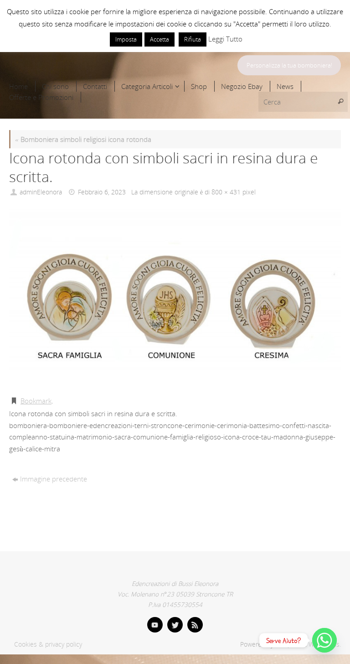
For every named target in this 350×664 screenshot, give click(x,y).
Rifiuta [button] (192, 39)
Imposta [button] (126, 39)
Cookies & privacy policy (48, 644)
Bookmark (36, 400)
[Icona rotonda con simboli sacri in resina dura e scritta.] (175, 297)
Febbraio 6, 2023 (102, 192)
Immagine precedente (53, 478)
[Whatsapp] (324, 640)
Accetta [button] (159, 39)
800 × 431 (226, 192)
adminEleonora (41, 192)
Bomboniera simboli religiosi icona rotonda (83, 139)
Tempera (287, 644)
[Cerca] (340, 102)
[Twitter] (175, 625)
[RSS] (195, 625)
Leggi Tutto (225, 38)
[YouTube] (155, 625)
